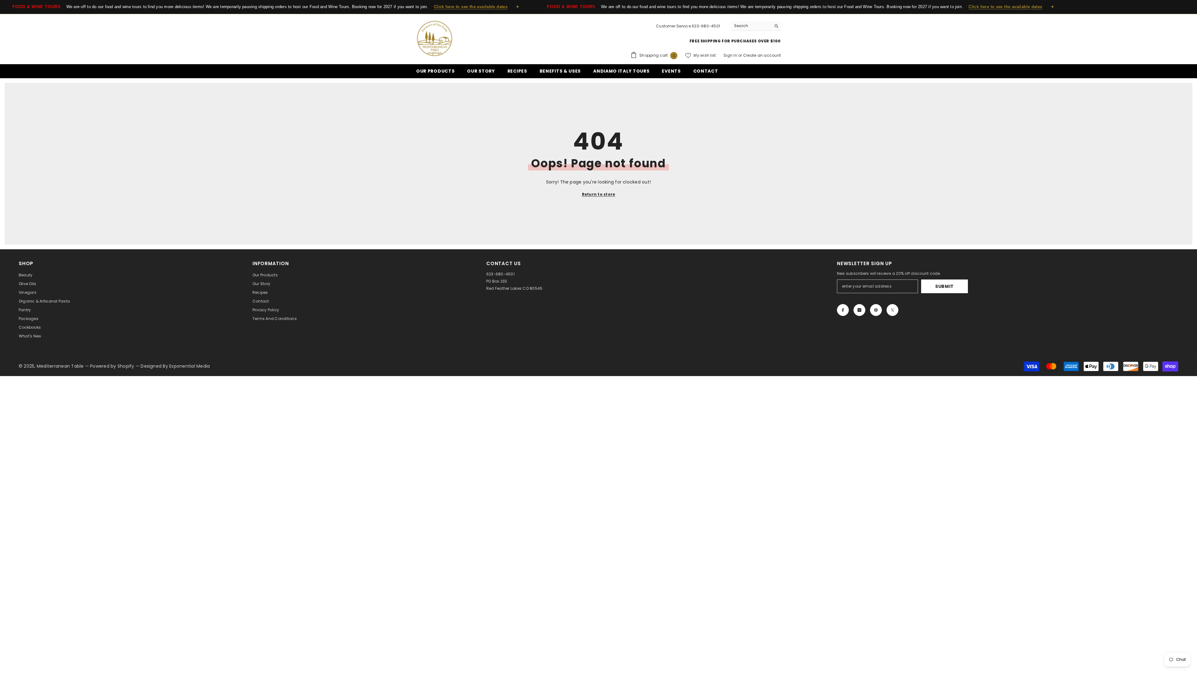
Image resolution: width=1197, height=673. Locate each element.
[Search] (756, 26)
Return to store (598, 194)
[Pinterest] (876, 310)
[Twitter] (892, 310)
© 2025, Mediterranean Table (52, 366)
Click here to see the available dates (470, 6)
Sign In (730, 55)
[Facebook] (843, 310)
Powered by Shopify (113, 366)
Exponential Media (189, 366)
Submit (944, 286)
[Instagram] (859, 310)
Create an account (762, 55)
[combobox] (751, 26)
